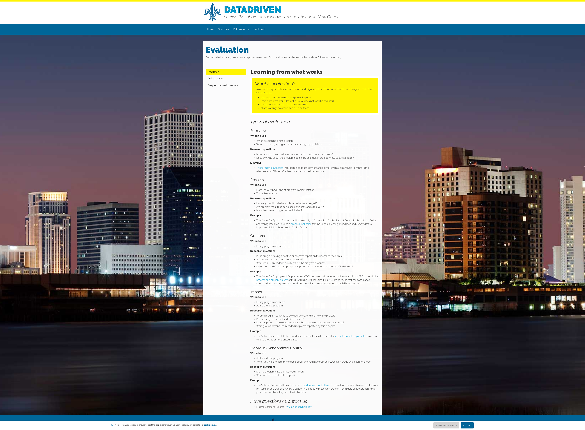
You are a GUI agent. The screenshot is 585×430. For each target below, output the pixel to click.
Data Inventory (241, 29)
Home (210, 29)
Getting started (216, 78)
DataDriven (252, 9)
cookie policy (210, 425)
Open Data (224, 29)
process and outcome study (272, 280)
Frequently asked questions (223, 85)
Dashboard (259, 29)
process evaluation (301, 224)
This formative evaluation (270, 167)
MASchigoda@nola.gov (299, 406)
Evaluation (213, 71)
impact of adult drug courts (350, 336)
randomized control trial (316, 385)
